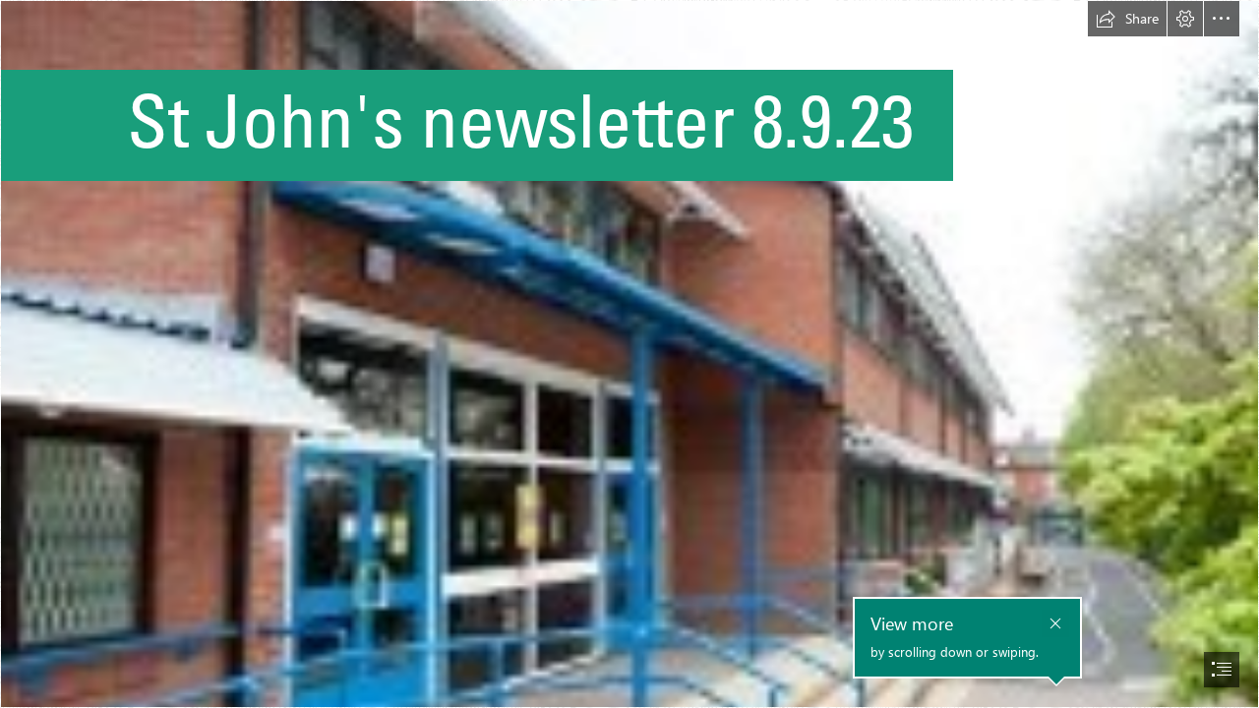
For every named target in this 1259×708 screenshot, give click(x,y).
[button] (1127, 18)
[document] (629, 354)
